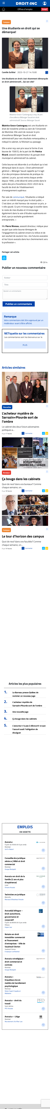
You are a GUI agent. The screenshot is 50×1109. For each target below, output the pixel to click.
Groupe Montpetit (10, 869)
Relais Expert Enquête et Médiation (13, 992)
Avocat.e (8, 841)
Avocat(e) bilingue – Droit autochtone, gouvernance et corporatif (14, 915)
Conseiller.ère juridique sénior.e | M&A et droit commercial (15, 861)
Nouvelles (7, 407)
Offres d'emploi (25, 9)
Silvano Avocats (10, 887)
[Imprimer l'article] (46, 433)
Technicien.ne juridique (15, 894)
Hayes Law (8, 927)
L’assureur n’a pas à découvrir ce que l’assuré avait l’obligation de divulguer (29, 729)
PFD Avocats (9, 1008)
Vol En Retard (9, 849)
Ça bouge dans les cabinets (24, 718)
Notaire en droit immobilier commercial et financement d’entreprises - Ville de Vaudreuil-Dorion (15, 940)
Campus (6, 22)
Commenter (28, 433)
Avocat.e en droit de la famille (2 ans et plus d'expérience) (15, 879)
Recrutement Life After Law (13, 1021)
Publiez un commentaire (18, 304)
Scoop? (44, 9)
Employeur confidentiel (12, 951)
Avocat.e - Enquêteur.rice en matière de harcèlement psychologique (15, 981)
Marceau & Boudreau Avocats (14, 899)
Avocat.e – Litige (12, 1016)
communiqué (18, 197)
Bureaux (6, 472)
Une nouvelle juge (20, 711)
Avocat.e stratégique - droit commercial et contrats (15, 961)
